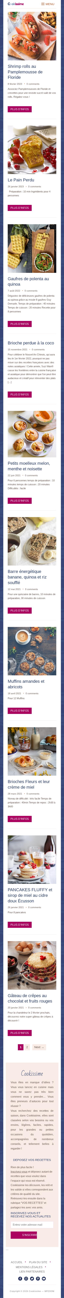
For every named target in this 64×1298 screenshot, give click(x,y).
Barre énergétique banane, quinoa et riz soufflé (27, 577)
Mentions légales (29, 1267)
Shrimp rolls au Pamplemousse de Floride (25, 72)
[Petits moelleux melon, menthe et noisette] (32, 413)
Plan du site (38, 1262)
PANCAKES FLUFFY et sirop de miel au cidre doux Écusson (30, 895)
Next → (39, 1047)
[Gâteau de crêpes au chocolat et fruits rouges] (32, 943)
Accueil (16, 1262)
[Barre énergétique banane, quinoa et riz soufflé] (32, 519)
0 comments (33, 84)
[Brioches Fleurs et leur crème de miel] (32, 729)
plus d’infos (20, 109)
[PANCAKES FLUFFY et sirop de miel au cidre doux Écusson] (32, 837)
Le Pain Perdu (21, 179)
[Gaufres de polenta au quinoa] (32, 226)
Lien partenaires (32, 1271)
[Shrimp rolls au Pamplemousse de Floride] (32, 14)
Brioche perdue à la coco (31, 342)
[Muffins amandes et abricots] (32, 629)
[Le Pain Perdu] (32, 127)
